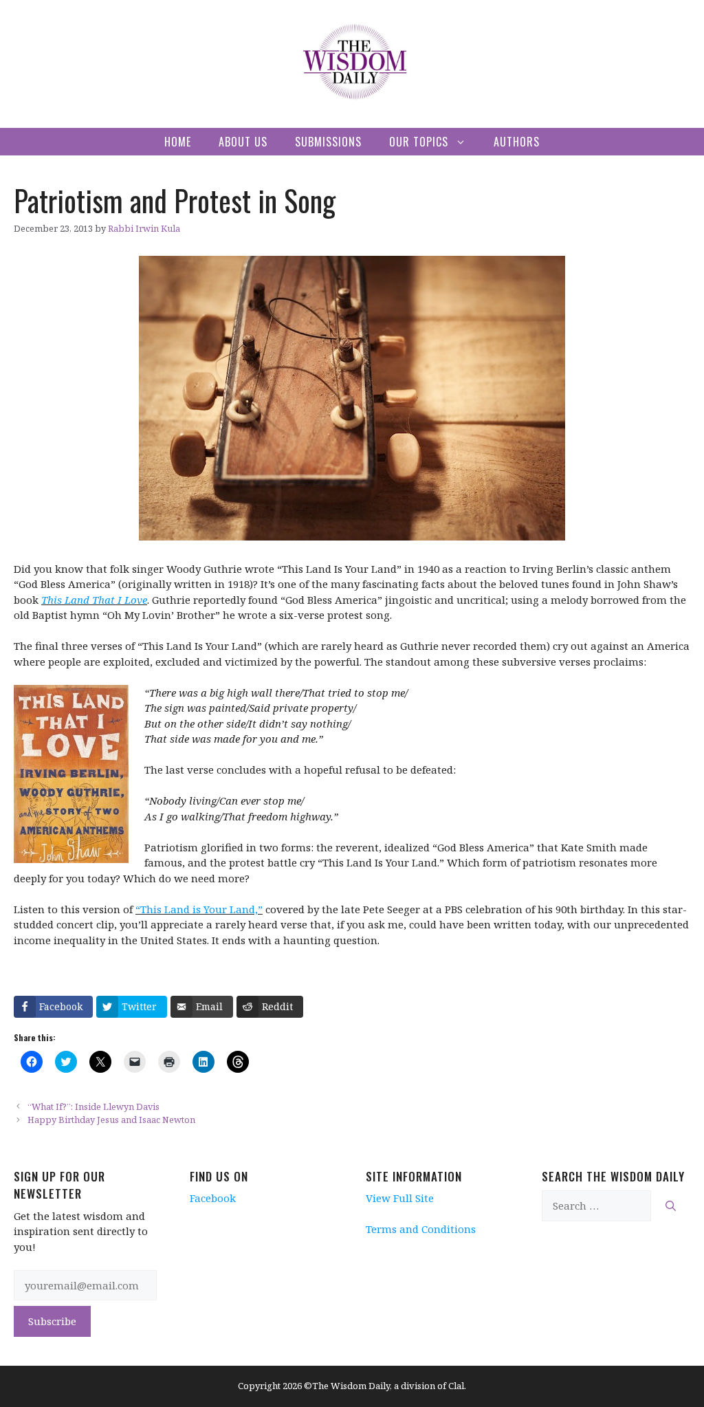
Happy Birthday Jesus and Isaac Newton (111, 1119)
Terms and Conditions (421, 1229)
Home (177, 141)
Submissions (328, 141)
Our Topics (418, 141)
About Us (243, 141)
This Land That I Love (94, 600)
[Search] (670, 1205)
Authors (517, 141)
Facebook (213, 1198)
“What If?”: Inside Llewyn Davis (94, 1106)
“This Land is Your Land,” (199, 909)
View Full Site (400, 1198)
